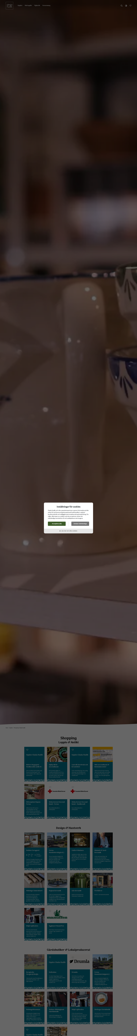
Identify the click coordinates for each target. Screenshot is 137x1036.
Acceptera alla (57, 523)
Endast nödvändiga (80, 523)
